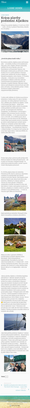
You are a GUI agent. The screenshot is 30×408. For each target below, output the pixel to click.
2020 (6, 376)
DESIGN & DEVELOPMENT (16, 405)
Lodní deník (5, 15)
